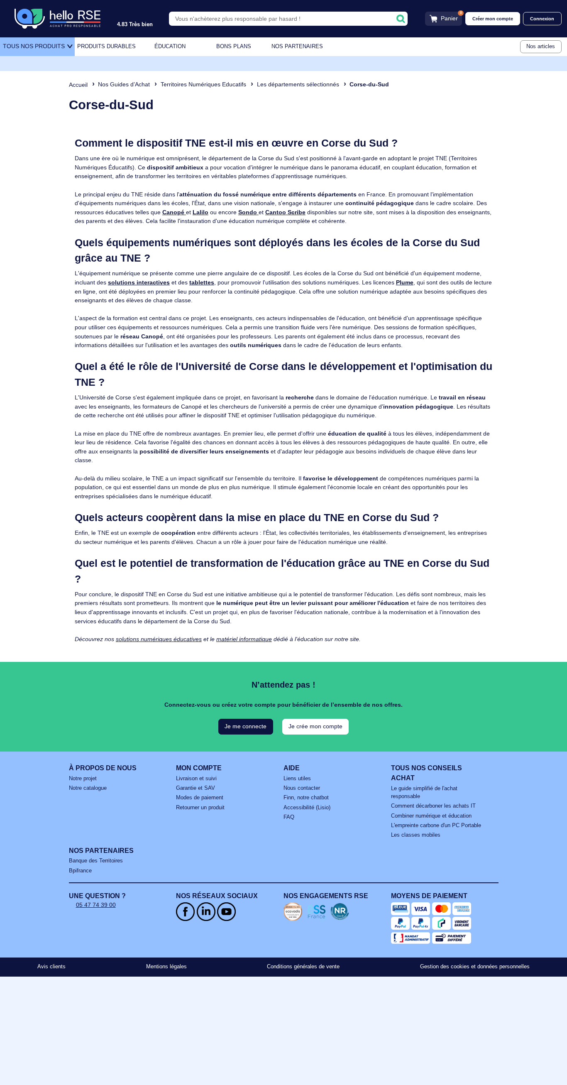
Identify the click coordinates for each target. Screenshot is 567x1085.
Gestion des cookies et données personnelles (475, 967)
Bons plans (233, 46)
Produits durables (106, 46)
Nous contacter (302, 788)
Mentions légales (166, 967)
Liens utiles (297, 778)
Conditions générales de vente (303, 967)
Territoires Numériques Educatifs (203, 84)
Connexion (542, 18)
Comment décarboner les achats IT (433, 806)
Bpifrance (80, 871)
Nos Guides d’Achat (124, 84)
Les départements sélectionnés (298, 84)
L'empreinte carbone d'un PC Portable (436, 825)
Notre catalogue (88, 788)
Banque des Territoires (96, 861)
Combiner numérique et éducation (431, 816)
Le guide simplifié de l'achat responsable (424, 792)
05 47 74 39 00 (96, 904)
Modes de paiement (199, 798)
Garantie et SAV (195, 788)
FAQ (289, 817)
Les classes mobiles (415, 835)
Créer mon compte (492, 18)
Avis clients (51, 967)
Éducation (170, 46)
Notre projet (83, 778)
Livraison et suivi (196, 778)
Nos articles (540, 46)
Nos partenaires (297, 46)
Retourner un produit (200, 808)
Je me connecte (245, 726)
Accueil (78, 84)
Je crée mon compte (315, 726)
